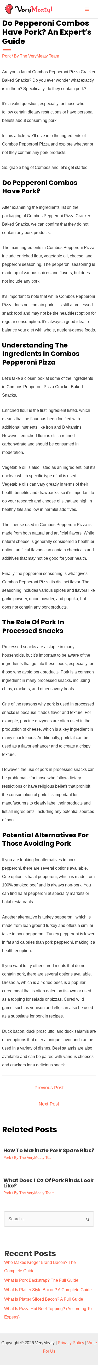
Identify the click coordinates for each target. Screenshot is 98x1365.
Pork (6, 56)
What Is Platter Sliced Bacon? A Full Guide (43, 1299)
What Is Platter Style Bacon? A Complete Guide (48, 1290)
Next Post (49, 1104)
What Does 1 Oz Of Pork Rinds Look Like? (48, 1183)
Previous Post (49, 1087)
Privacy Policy (71, 1343)
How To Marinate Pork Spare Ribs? (48, 1150)
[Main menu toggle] (87, 9)
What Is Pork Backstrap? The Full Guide (41, 1280)
